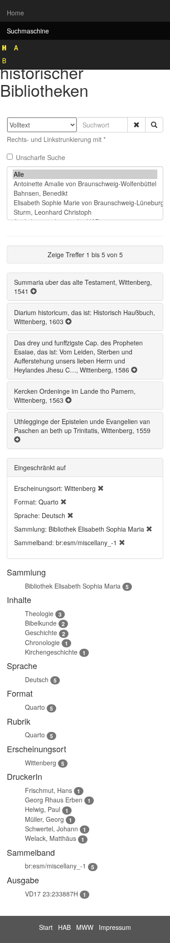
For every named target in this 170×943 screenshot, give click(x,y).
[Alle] (85, 174)
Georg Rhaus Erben (54, 799)
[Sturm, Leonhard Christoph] (85, 212)
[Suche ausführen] (154, 124)
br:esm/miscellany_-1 (55, 865)
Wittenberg (40, 762)
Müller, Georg (44, 819)
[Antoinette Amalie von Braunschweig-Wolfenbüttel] (85, 184)
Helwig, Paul (42, 809)
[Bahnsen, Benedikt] (85, 193)
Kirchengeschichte (51, 651)
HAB (64, 927)
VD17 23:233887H (51, 893)
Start (46, 927)
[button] (136, 124)
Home (15, 12)
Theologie (39, 613)
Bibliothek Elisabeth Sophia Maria (73, 585)
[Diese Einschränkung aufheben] (100, 488)
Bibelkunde (41, 622)
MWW (84, 927)
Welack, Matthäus (50, 838)
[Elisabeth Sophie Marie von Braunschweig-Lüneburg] (85, 202)
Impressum (115, 927)
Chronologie (42, 642)
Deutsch (37, 679)
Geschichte (41, 632)
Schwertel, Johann (51, 828)
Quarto (35, 707)
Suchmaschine (28, 30)
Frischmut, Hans (48, 790)
